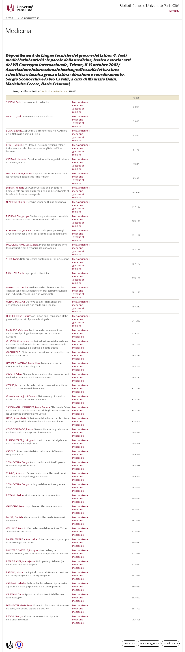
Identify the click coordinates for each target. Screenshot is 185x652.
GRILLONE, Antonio (16, 528)
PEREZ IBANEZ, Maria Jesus (20, 561)
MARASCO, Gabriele (17, 330)
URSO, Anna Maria (16, 418)
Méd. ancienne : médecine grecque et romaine (81, 106)
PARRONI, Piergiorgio (17, 216)
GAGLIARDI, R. (13, 352)
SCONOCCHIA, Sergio (17, 462)
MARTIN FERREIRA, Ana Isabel (22, 539)
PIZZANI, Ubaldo (15, 495)
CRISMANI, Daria (15, 594)
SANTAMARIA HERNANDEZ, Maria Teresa (28, 407)
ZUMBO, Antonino (15, 473)
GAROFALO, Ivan (15, 506)
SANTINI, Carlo (13, 102)
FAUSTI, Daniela (14, 517)
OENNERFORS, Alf (15, 301)
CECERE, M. (12, 385)
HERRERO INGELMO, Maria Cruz (23, 363)
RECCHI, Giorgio (14, 616)
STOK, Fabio (12, 259)
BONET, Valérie (14, 144)
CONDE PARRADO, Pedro (19, 429)
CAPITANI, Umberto (16, 159)
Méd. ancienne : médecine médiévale (81, 333)
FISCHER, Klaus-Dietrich (18, 316)
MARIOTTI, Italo (14, 116)
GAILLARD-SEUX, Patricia (19, 173)
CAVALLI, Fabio (14, 374)
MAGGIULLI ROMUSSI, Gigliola (22, 244)
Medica (173, 11)
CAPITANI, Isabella (16, 583)
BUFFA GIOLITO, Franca (18, 230)
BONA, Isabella (14, 130)
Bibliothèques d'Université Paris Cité (149, 5)
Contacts (128, 643)
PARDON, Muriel (14, 572)
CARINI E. (11, 451)
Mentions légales (148, 643)
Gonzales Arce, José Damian (21, 396)
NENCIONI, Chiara (15, 202)
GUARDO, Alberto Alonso (19, 341)
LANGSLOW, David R (17, 287)
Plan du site (169, 643)
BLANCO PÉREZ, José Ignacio (21, 440)
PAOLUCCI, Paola (15, 273)
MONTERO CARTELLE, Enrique (22, 550)
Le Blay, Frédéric (15, 187)
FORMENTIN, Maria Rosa (19, 605)
